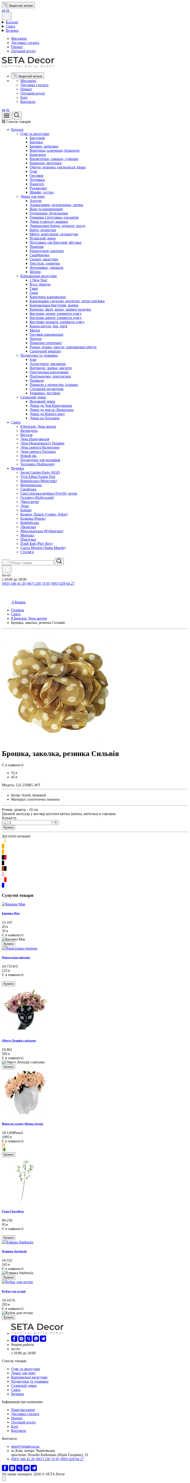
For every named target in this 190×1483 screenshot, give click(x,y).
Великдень (29, 431)
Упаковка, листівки (45, 393)
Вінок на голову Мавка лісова (22, 1123)
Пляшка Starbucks (14, 1251)
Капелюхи (38, 155)
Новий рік (28, 456)
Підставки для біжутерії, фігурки (56, 242)
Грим (34, 293)
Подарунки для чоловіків (40, 460)
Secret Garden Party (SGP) (40, 472)
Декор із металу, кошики (49, 222)
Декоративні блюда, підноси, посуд (57, 226)
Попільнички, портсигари (50, 376)
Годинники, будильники (49, 213)
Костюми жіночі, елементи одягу (56, 318)
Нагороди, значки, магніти (51, 368)
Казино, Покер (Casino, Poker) (44, 514)
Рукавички (38, 188)
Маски (35, 330)
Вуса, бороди (40, 284)
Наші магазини (23, 1410)
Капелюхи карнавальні (48, 297)
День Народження (34, 439)
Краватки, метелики (46, 163)
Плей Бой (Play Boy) (36, 544)
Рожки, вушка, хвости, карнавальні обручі (63, 347)
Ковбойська (29, 523)
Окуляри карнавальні (46, 334)
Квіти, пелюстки (43, 230)
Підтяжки (37, 180)
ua (3, 10)
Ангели (36, 201)
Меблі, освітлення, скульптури (54, 234)
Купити (8, 827)
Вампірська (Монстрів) (38, 481)
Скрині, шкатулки (44, 259)
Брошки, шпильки (44, 146)
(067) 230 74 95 (38, 583)
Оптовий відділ (23, 51)
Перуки (36, 339)
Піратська (28, 539)
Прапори (37, 247)
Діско (24, 506)
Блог (24, 97)
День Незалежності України (42, 443)
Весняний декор (42, 401)
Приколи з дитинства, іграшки (54, 385)
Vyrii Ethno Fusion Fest (37, 477)
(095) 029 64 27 (63, 583)
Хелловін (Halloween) (37, 464)
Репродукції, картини (47, 251)
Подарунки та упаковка (39, 355)
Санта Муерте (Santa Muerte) (42, 548)
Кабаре (26, 510)
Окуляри (36, 176)
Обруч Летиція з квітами (19, 1040)
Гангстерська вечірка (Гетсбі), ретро (48, 493)
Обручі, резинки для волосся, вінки (58, 167)
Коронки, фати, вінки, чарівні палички (60, 309)
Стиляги (27, 552)
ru (7, 10)
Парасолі (37, 184)
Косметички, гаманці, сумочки (54, 159)
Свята (10, 26)
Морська (27, 535)
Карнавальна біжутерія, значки (54, 305)
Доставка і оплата (25, 43)
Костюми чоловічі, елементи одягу (57, 322)
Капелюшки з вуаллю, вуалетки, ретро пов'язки (67, 301)
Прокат (17, 47)
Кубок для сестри (13, 1291)
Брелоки (36, 142)
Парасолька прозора (16, 957)
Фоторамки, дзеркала (46, 268)
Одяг (34, 171)
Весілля (26, 435)
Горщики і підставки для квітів (54, 217)
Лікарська (28, 527)
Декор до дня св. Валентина (52, 410)
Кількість (9, 818)
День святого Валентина (39, 447)
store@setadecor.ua (25, 1446)
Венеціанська (31, 485)
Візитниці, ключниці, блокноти (54, 150)
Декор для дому (32, 196)
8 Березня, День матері (38, 426)
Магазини (19, 38)
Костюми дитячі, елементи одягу (56, 314)
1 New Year (38, 280)
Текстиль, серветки (45, 263)
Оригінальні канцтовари (49, 372)
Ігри (33, 360)
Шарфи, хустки (42, 192)
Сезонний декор (33, 397)
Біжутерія (37, 138)
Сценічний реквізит (45, 351)
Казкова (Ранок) (33, 518)
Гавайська (28, 489)
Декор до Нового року (47, 414)
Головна (17, 610)
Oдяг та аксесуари (34, 134)
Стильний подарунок (46, 389)
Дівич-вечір (29, 502)
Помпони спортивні (46, 343)
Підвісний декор (43, 238)
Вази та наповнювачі (46, 209)
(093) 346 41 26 (13, 583)
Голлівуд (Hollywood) (37, 498)
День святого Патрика (38, 452)
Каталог (12, 22)
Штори (35, 272)
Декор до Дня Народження (51, 406)
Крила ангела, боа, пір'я (48, 326)
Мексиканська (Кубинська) (41, 531)
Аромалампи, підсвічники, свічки (56, 205)
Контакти (27, 102)
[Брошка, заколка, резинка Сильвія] (58, 742)
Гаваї (34, 288)
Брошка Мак (11, 913)
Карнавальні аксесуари (38, 276)
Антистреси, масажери (48, 364)
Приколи (37, 380)
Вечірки (12, 31)
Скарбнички (39, 255)
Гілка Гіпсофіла (13, 1211)
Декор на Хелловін (45, 418)
